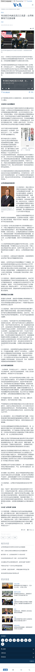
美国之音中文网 (9, 83)
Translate (29, 1)
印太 (2, 12)
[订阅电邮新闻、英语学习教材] (2, 644)
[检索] (29, 670)
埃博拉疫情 (16, 625)
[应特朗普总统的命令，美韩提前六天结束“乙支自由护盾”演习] (7, 594)
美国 (15, 600)
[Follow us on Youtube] (6, 640)
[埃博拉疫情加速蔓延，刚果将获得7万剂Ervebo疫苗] (7, 627)
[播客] (29, 640)
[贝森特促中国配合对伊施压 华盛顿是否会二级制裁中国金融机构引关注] (7, 602)
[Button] (32, 29)
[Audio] (21, 670)
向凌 (2, 22)
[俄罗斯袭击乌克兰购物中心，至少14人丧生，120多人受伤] (7, 586)
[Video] (13, 670)
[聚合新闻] (25, 640)
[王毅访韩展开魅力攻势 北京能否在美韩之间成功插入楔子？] (7, 619)
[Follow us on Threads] (18, 640)
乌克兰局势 (16, 583)
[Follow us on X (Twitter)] (2, 640)
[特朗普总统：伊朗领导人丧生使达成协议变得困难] (7, 611)
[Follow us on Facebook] (10, 640)
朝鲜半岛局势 (17, 592)
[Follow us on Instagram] (14, 640)
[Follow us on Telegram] (22, 640)
